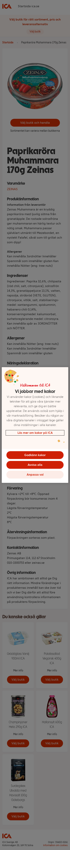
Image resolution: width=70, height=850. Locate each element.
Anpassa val (35, 474)
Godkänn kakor (35, 455)
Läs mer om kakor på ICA (35, 433)
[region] (35, 425)
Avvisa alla (35, 465)
